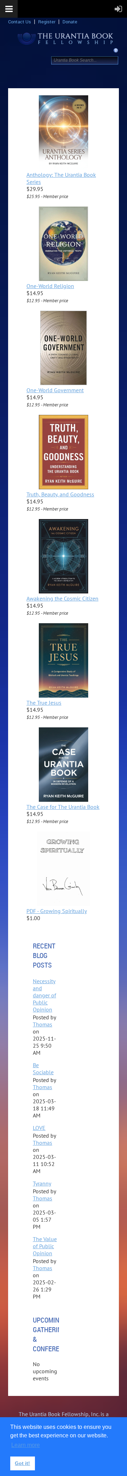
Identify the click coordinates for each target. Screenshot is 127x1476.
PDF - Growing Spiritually (56, 910)
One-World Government (55, 390)
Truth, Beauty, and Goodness (60, 494)
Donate (69, 21)
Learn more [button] (25, 1445)
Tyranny (42, 1183)
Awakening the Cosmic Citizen (62, 598)
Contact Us (19, 21)
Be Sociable (43, 1068)
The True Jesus (43, 702)
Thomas (42, 1024)
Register (46, 21)
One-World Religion (50, 285)
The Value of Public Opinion (45, 1246)
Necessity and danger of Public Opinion (44, 995)
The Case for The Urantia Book (62, 806)
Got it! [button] (22, 1463)
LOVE (39, 1127)
